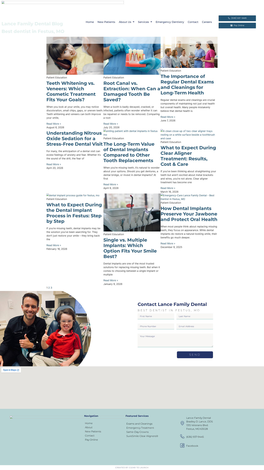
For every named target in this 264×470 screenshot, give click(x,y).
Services (143, 21)
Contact (193, 21)
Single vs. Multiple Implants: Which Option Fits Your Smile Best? (130, 248)
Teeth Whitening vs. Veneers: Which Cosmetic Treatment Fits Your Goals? (71, 91)
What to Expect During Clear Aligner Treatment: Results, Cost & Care (188, 156)
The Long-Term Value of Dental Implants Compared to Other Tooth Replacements (128, 152)
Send (194, 354)
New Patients (106, 21)
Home (90, 21)
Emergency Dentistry (170, 21)
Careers (207, 21)
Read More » (53, 123)
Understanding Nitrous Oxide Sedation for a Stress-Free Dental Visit (74, 138)
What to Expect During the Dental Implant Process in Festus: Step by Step (74, 213)
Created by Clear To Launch (131, 467)
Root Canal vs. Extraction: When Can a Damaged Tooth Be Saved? (131, 91)
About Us (125, 21)
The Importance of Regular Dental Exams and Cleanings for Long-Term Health (187, 85)
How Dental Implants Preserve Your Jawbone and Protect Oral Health (189, 214)
